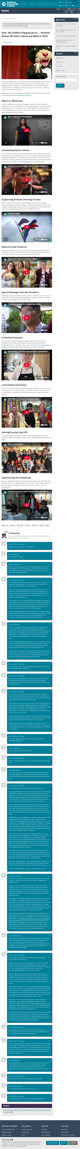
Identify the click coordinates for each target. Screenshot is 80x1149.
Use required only (52, 1143)
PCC (3, 18)
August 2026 (60, 58)
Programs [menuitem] (32, 4)
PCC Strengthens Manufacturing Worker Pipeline (64, 30)
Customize (73, 1143)
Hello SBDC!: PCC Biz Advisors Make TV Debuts (66, 47)
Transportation (25, 1132)
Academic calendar (7, 1135)
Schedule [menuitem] (40, 4)
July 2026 (59, 62)
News (5, 10)
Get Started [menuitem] (24, 4)
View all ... (60, 70)
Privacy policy (64, 1132)
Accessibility (64, 1129)
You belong (44, 1129)
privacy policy (22, 1146)
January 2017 (12, 18)
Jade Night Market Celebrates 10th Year (66, 36)
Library (23, 1135)
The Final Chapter (8, 1110)
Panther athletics (45, 1132)
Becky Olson (9, 42)
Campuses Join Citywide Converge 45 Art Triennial (65, 24)
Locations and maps (26, 1129)
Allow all (63, 1143)
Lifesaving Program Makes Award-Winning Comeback (65, 41)
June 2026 (59, 66)
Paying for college (6, 1132)
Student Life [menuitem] (54, 4)
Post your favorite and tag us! (22, 95)
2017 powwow (25, 162)
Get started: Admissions (8, 1129)
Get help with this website (68, 1135)
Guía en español (45, 1135)
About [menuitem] (47, 4)
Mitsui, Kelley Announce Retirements (25, 1110)
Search (59, 85)
